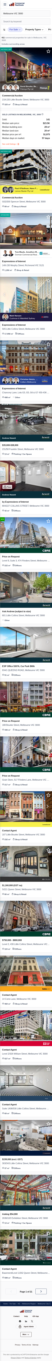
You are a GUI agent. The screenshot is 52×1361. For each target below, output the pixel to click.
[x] (32, 1321)
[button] (4, 65)
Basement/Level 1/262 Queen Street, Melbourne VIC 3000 (26, 1273)
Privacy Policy (18, 1358)
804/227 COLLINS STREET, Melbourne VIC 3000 (26, 506)
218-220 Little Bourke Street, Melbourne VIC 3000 (26, 99)
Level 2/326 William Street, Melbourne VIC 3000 (26, 1054)
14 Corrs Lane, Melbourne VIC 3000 (20, 999)
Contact (16, 1316)
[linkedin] (26, 1321)
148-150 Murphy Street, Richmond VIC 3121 (24, 265)
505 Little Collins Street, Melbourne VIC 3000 (25, 329)
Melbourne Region (30, 1304)
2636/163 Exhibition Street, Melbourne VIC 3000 (26, 1218)
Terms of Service (34, 1358)
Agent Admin (28, 1327)
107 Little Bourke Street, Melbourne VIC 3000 (26, 834)
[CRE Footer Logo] (26, 1311)
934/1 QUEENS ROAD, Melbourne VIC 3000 (24, 670)
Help (26, 1316)
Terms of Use (26, 1345)
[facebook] (20, 1321)
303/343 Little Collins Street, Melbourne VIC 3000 (26, 1163)
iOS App (36, 1316)
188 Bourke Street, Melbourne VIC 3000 (23, 725)
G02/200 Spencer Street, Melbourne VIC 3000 (26, 201)
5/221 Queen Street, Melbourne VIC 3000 (23, 889)
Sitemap (36, 1345)
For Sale (13, 1304)
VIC (19, 1304)
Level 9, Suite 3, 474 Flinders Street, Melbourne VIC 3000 (26, 560)
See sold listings (9, 144)
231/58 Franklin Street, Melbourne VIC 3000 (25, 449)
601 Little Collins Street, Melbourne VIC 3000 (25, 615)
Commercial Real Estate (17, 4)
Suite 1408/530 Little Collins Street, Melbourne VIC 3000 (26, 1108)
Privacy (17, 1345)
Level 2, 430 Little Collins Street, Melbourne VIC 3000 (26, 944)
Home (5, 1304)
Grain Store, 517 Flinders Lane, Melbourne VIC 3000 (26, 780)
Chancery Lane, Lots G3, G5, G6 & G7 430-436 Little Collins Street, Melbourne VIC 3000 (26, 392)
